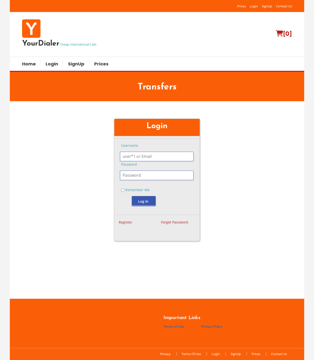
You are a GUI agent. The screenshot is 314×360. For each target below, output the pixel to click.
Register (125, 222)
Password (129, 164)
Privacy (165, 354)
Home (29, 64)
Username (129, 145)
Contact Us (284, 6)
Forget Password (174, 222)
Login (254, 6)
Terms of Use (173, 326)
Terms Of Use (191, 354)
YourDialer (40, 44)
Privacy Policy (211, 326)
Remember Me (137, 189)
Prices (241, 6)
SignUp (267, 6)
